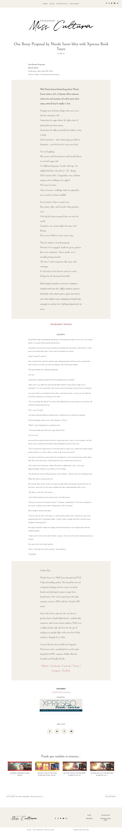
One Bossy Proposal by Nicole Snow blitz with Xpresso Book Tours (61, 46)
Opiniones (74, 4)
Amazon (68, 324)
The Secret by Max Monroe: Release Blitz (24, 796)
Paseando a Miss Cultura (45, 829)
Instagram (56, 670)
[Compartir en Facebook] (50, 731)
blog (52, 4)
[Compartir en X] (57, 731)
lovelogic (85, 829)
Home (45, 4)
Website (44, 666)
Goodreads (56, 324)
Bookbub (66, 670)
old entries (111, 796)
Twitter (76, 666)
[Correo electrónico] (71, 731)
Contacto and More (105, 819)
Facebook (66, 666)
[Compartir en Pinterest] (64, 731)
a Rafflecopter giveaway (61, 692)
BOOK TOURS (61, 724)
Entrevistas (62, 4)
